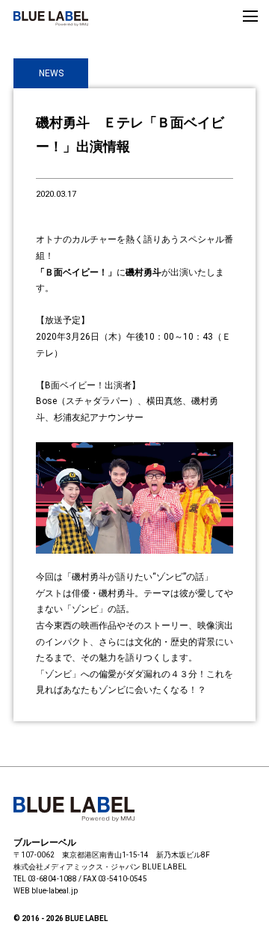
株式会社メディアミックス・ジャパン (76, 867)
